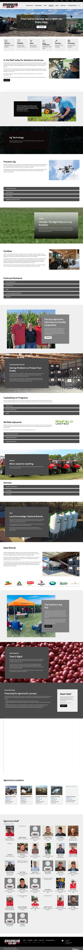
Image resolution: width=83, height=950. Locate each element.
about (45, 5)
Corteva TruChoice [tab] (11, 409)
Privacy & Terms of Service (8, 948)
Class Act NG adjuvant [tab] (12, 434)
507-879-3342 (38, 802)
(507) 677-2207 (68, 702)
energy (57, 5)
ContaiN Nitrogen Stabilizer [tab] (13, 293)
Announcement (38, 5)
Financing (67, 0)
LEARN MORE (48, 337)
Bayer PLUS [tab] (9, 406)
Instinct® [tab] (8, 297)
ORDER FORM (41, 26)
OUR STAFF (6, 80)
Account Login (29, 5)
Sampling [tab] (8, 494)
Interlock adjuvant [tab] (11, 441)
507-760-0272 (23, 802)
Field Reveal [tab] (9, 192)
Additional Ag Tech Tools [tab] (13, 199)
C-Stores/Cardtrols (50, 940)
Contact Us (56, 0)
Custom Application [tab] (11, 486)
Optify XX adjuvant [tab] (11, 437)
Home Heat (41, 940)
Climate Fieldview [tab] (11, 188)
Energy (35, 940)
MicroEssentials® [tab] (11, 282)
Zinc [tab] (7, 289)
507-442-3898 (8, 802)
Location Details (8, 799)
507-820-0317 (53, 802)
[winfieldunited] (75, 949)
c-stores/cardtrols (72, 5)
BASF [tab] (7, 413)
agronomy (51, 5)
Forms (72, 0)
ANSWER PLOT (48, 626)
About (24, 940)
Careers (61, 0)
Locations (77, 0)
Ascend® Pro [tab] (9, 286)
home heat (63, 5)
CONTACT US (63, 705)
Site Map (14, 948)
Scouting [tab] (8, 490)
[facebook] (62, 941)
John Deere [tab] (9, 196)
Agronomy (30, 940)
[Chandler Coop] (10, 5)
